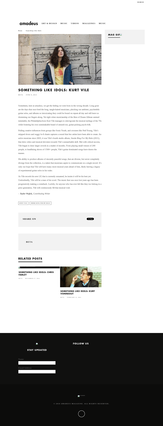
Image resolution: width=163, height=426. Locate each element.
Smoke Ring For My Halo (40, 203)
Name (21, 359)
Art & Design (49, 23)
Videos (75, 23)
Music (64, 23)
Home (20, 30)
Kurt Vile (23, 203)
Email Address (24, 368)
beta (20, 95)
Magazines (88, 23)
